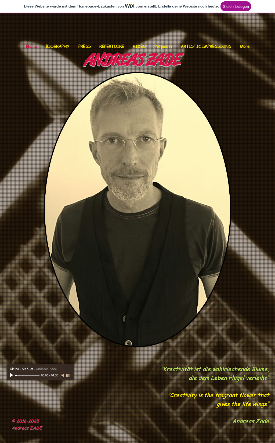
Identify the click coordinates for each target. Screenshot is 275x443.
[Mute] (63, 375)
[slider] (69, 375)
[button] (111, 46)
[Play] (12, 375)
